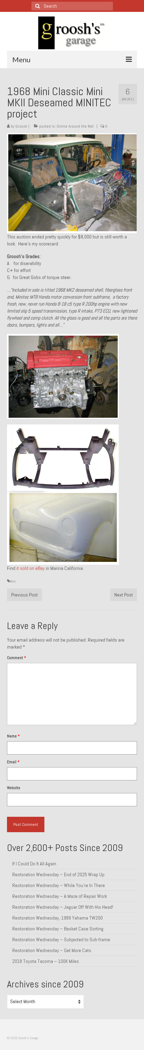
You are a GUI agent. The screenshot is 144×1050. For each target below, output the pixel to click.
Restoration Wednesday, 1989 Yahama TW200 (57, 918)
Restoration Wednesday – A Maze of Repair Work (59, 896)
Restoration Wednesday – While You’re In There (58, 885)
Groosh (21, 126)
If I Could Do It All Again (34, 863)
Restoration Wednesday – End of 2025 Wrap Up (58, 874)
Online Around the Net (75, 126)
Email (13, 761)
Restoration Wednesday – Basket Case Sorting (57, 929)
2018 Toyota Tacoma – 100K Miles (45, 961)
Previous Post (24, 595)
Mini (13, 581)
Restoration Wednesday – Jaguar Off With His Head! (62, 907)
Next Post (123, 595)
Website (13, 787)
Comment (16, 657)
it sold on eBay (30, 568)
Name (13, 736)
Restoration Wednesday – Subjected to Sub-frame (61, 939)
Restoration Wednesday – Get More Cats (51, 950)
